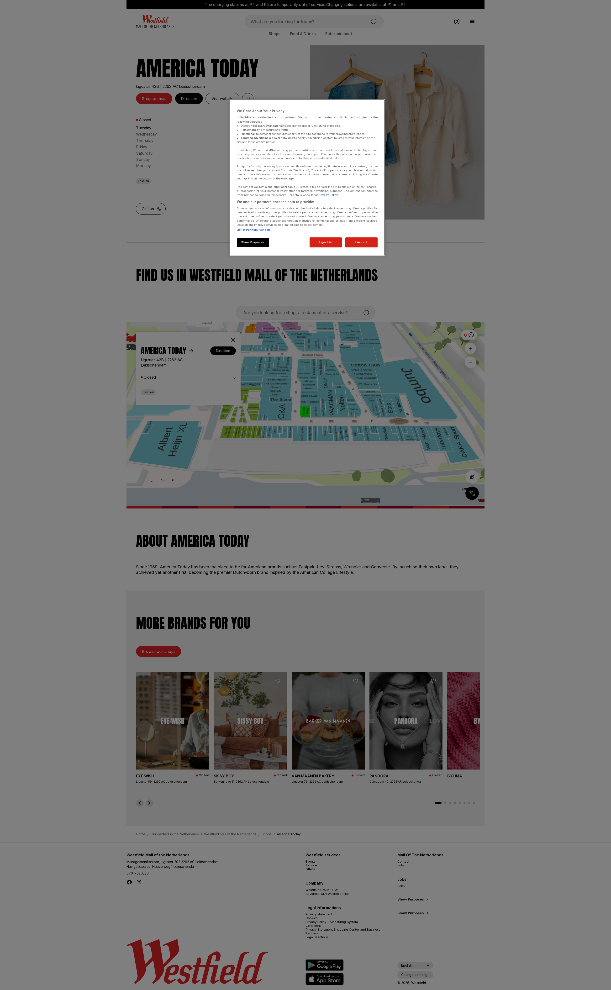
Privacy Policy (328, 195)
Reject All (326, 242)
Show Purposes (252, 242)
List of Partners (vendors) (254, 229)
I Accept (361, 242)
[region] (307, 177)
